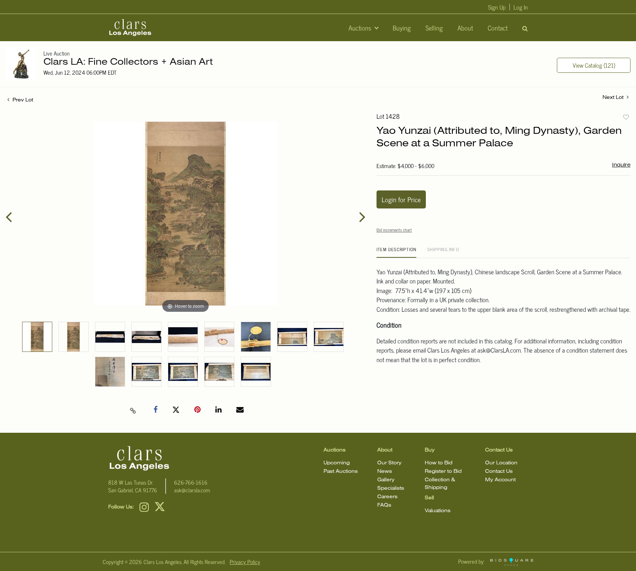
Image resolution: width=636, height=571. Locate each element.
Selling (434, 27)
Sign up (497, 7)
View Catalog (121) (594, 65)
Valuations (438, 511)
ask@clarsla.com (192, 490)
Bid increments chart (394, 229)
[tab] (396, 252)
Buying (402, 27)
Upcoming (337, 463)
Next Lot (614, 98)
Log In (520, 7)
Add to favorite (626, 117)
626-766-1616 (191, 482)
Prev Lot (22, 100)
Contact (498, 27)
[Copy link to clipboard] (133, 410)
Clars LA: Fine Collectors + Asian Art (128, 62)
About (465, 27)
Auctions (361, 27)
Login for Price (401, 199)
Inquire (621, 165)
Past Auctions (341, 472)
